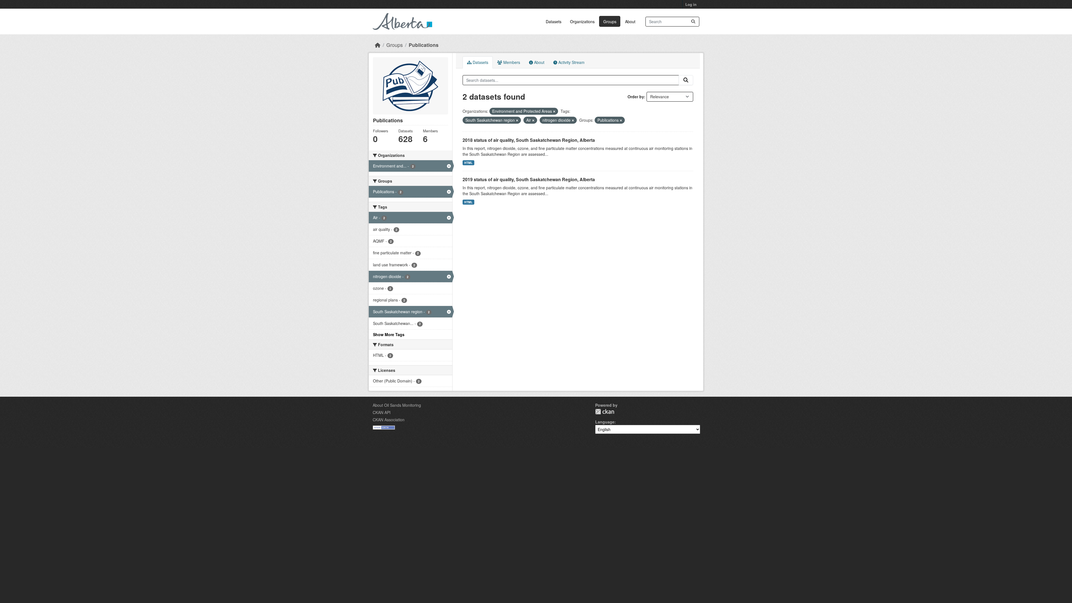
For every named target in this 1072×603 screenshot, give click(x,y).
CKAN (604, 412)
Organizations (582, 21)
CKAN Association (389, 419)
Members (511, 62)
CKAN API (382, 412)
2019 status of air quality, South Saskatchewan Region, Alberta (529, 179)
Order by (636, 96)
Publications (424, 44)
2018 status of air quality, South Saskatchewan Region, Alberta (529, 140)
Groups (609, 21)
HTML (468, 163)
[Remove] (554, 111)
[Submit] (693, 22)
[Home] (378, 44)
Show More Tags (389, 334)
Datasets (553, 21)
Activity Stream (571, 62)
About (630, 21)
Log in (691, 4)
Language (604, 422)
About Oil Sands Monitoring (397, 405)
